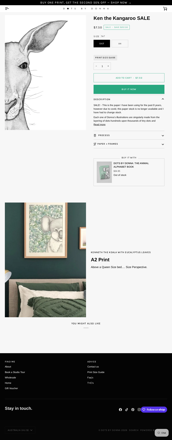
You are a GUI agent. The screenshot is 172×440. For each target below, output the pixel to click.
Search (133, 430)
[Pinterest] (132, 409)
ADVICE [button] (91, 361)
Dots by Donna (110, 430)
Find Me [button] (10, 361)
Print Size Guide (105, 57)
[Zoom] (45, 72)
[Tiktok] (126, 409)
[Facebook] (120, 409)
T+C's (90, 383)
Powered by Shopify (153, 430)
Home (8, 383)
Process (103, 135)
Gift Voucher (11, 388)
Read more (99, 124)
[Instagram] (139, 409)
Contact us (93, 366)
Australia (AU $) (18, 430)
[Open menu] (10, 8)
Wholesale (10, 377)
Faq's (90, 377)
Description (102, 99)
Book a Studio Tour (15, 372)
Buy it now (129, 89)
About (8, 366)
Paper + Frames (107, 143)
